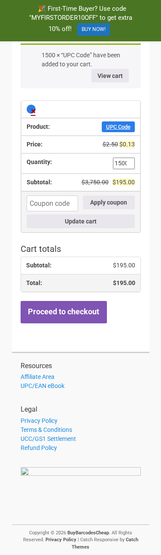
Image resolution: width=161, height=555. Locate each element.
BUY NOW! (94, 29)
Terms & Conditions (46, 429)
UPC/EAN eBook (42, 385)
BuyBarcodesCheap (88, 533)
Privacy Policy (39, 420)
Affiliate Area (38, 376)
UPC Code (118, 127)
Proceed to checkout (63, 311)
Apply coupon (108, 202)
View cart (110, 75)
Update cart (81, 221)
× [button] (33, 110)
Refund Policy (39, 447)
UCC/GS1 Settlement (48, 438)
